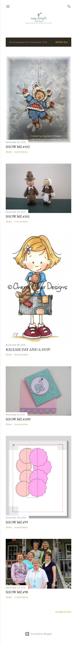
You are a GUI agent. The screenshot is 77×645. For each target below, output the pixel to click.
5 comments (20, 151)
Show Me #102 (18, 146)
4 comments (21, 221)
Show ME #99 (17, 522)
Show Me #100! (18, 419)
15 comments (21, 354)
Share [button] (9, 151)
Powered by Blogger (41, 633)
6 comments (20, 424)
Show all (61, 42)
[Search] (69, 5)
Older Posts (63, 612)
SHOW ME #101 (18, 216)
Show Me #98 (17, 592)
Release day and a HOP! (28, 349)
